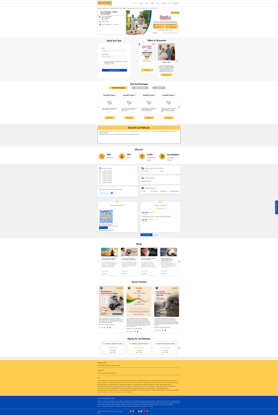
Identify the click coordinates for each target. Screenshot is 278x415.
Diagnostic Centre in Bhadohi (139, 406)
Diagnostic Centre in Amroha (163, 401)
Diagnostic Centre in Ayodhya (109, 402)
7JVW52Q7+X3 (102, 192)
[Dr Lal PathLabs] (105, 3)
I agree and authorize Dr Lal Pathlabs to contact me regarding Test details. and (115, 63)
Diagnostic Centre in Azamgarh (124, 402)
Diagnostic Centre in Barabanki (142, 404)
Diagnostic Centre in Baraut (156, 404)
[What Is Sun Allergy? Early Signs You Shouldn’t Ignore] (149, 252)
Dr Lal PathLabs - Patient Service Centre (112, 343)
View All (156, 234)
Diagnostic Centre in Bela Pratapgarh (123, 406)
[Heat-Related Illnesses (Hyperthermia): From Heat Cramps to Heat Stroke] (168, 252)
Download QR (103, 227)
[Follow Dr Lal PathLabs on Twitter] (136, 411)
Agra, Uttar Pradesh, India (104, 194)
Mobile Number (105, 54)
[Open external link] (276, 214)
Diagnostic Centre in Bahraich (167, 402)
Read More (105, 273)
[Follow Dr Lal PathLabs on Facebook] (130, 411)
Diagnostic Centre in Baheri (153, 402)
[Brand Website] (147, 411)
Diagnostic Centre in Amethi (149, 401)
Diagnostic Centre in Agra (103, 401)
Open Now (116, 24)
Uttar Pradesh (146, 171)
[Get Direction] (112, 193)
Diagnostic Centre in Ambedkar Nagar (133, 401)
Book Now (109, 117)
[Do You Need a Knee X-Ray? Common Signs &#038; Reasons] (129, 252)
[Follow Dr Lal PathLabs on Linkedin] (139, 411)
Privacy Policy (111, 64)
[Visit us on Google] (133, 411)
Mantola (118, 365)
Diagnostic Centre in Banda (127, 404)
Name (103, 48)
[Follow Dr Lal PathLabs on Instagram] (141, 411)
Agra (162, 171)
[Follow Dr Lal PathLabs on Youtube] (144, 411)
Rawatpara (107, 365)
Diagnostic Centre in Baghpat (138, 402)
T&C (105, 64)
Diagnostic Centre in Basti (108, 406)
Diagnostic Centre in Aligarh (116, 401)
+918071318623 (105, 21)
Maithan (113, 365)
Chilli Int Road (101, 365)
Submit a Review (146, 234)
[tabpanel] (153, 22)
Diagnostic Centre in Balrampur (113, 404)
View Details (147, 70)
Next (177, 61)
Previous (136, 61)
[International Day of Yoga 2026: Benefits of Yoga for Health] (109, 252)
